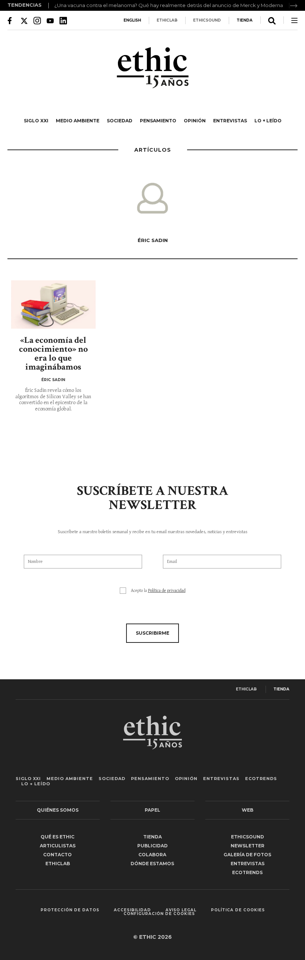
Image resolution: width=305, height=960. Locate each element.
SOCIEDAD (119, 120)
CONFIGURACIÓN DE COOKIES (159, 914)
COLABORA (152, 854)
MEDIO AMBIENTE (77, 120)
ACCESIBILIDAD (132, 910)
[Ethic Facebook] (11, 20)
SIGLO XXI (36, 120)
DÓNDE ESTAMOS (152, 863)
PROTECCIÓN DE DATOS (70, 910)
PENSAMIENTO (158, 120)
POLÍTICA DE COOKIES (238, 910)
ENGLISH (132, 20)
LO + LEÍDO (268, 120)
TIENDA (245, 20)
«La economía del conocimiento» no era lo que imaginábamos (53, 353)
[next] (294, 5)
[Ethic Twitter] (24, 20)
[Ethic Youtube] (50, 20)
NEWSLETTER (247, 845)
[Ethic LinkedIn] (63, 20)
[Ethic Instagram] (37, 20)
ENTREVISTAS (230, 120)
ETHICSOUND (207, 20)
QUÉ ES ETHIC (57, 837)
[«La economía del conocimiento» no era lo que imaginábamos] (53, 304)
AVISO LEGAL (181, 910)
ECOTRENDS (261, 778)
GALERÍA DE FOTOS (247, 854)
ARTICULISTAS (58, 845)
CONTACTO (57, 854)
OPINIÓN (195, 120)
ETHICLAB (167, 20)
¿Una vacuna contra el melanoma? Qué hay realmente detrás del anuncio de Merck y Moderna (168, 5)
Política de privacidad (167, 590)
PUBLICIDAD (152, 845)
